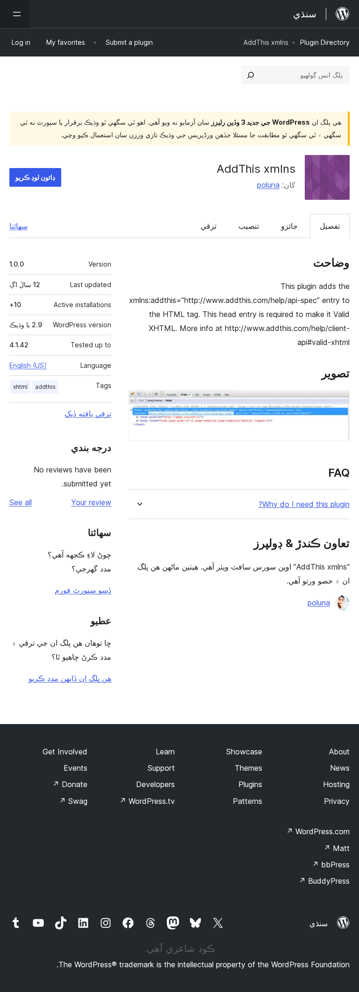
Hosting (336, 784)
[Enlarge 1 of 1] (337, 402)
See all (20, 502)
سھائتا (18, 226)
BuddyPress (324, 881)
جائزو (289, 226)
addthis (45, 386)
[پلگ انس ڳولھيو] (250, 75)
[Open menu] (15, 14)
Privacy (337, 801)
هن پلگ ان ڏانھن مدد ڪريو (70, 678)
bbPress (331, 864)
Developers (155, 784)
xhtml (20, 386)
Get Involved (65, 751)
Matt (336, 848)
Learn (165, 751)
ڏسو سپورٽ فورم (83, 590)
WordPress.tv (147, 801)
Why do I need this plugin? (304, 504)
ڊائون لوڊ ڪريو (35, 177)
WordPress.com (318, 831)
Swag (73, 801)
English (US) (28, 365)
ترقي (208, 226)
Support (161, 768)
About (339, 751)
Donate (69, 784)
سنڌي (318, 923)
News (340, 768)
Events (75, 768)
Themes (248, 768)
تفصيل (330, 226)
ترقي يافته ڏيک (88, 413)
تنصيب (248, 226)
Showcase (244, 751)
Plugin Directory (325, 42)
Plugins (250, 784)
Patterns (247, 801)
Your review (91, 502)
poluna (268, 185)
